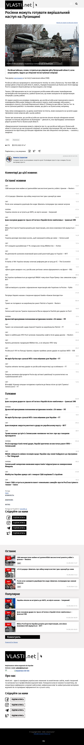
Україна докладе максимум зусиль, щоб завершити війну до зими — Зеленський (37, 238)
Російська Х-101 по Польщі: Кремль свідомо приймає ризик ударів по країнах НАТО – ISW (40, 351)
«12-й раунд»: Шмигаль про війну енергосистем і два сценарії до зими (33, 196)
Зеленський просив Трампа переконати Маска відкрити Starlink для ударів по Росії (38, 311)
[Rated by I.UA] (9, 671)
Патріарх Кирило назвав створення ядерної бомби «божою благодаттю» (34, 295)
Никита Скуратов (20, 157)
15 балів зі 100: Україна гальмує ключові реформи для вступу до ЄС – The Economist (37, 262)
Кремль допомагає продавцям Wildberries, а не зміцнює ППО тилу (31, 343)
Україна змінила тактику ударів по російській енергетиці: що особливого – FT (36, 367)
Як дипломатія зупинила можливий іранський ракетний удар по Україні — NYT (36, 254)
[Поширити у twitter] (34, 151)
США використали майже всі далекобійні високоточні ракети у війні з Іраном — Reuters (39, 188)
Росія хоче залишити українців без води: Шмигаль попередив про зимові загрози (37, 204)
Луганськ (16, 140)
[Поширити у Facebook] (29, 151)
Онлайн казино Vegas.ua (42, 734)
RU (44, 741)
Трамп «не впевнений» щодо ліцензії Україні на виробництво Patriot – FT (34, 327)
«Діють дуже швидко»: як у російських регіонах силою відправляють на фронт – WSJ (38, 270)
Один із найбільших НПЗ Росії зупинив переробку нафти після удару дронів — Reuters (39, 335)
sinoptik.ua (23, 509)
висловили (18, 78)
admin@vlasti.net (22, 668)
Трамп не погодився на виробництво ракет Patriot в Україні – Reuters (33, 303)
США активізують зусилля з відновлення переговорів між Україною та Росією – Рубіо (38, 287)
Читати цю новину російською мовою (67, 22)
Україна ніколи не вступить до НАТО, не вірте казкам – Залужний (31, 212)
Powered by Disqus (11, 642)
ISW (7, 140)
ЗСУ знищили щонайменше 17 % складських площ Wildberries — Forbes (33, 246)
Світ (6, 186)
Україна (8, 209)
